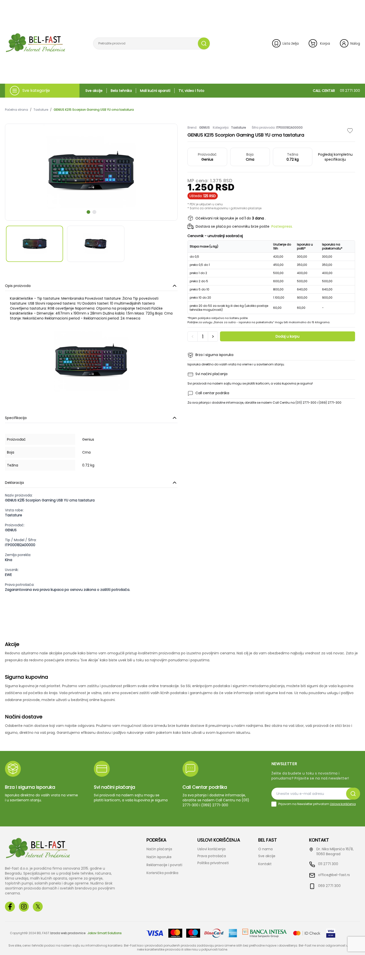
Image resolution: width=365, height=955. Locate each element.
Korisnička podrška (162, 872)
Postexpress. (282, 226)
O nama (265, 849)
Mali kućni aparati (155, 90)
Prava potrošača (211, 855)
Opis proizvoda (18, 285)
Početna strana (16, 110)
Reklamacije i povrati (164, 864)
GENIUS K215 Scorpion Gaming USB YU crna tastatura (94, 110)
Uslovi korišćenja (211, 849)
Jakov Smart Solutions (104, 933)
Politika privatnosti (213, 862)
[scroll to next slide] (88, 212)
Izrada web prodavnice (67, 933)
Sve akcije (94, 90)
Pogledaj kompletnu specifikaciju (335, 157)
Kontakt (265, 863)
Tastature (41, 110)
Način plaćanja (159, 849)
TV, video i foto (191, 90)
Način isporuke (159, 856)
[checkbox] (273, 804)
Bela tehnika (121, 90)
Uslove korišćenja (343, 804)
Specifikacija (16, 417)
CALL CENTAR (336, 90)
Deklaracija (14, 482)
